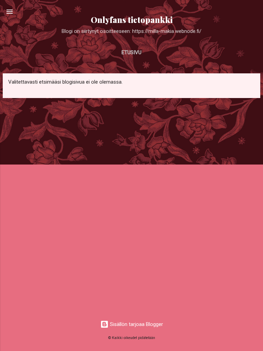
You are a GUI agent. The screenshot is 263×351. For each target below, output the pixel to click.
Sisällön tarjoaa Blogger (136, 324)
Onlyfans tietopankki (132, 19)
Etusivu (131, 52)
